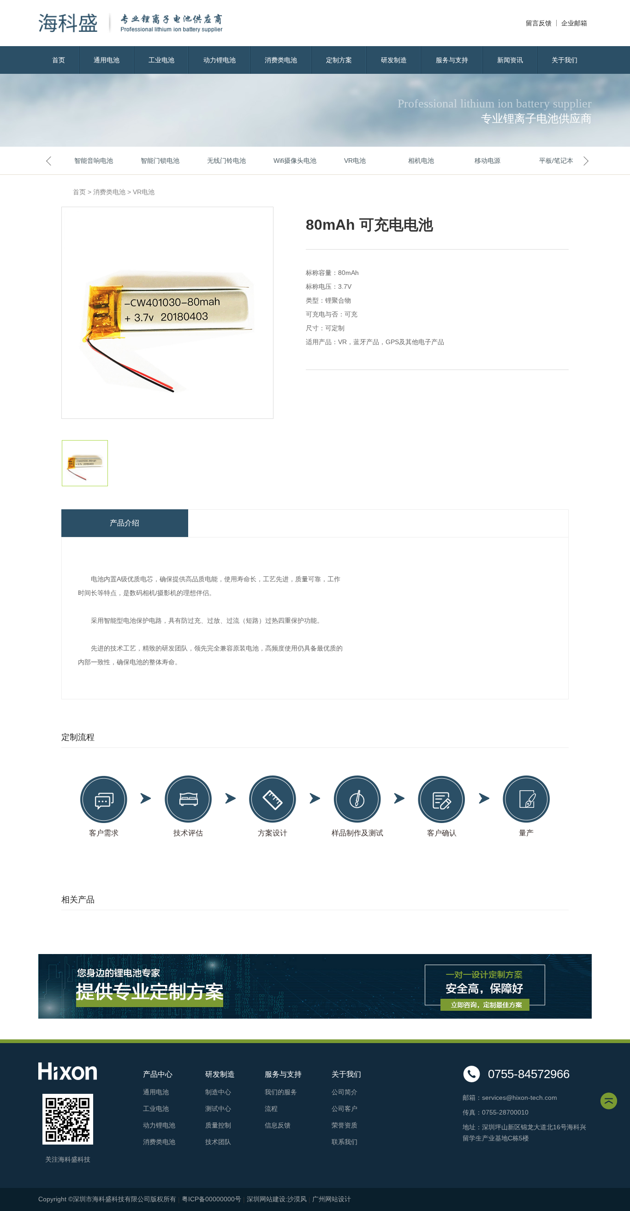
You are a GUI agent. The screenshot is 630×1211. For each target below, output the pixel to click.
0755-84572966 (529, 1074)
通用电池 (106, 60)
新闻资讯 (510, 60)
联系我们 (344, 1141)
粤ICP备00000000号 (211, 1199)
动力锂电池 (219, 60)
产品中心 (157, 1074)
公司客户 (344, 1108)
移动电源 (487, 160)
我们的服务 (281, 1092)
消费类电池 (281, 60)
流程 (271, 1108)
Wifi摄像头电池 (288, 160)
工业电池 (161, 60)
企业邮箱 (574, 23)
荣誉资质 (344, 1125)
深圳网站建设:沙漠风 (277, 1199)
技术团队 (218, 1141)
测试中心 (218, 1108)
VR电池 (355, 160)
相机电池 (421, 160)
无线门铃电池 (222, 160)
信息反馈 (278, 1125)
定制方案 (339, 60)
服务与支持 (452, 60)
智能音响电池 (89, 160)
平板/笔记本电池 (554, 160)
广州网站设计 (331, 1199)
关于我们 (564, 60)
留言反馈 (539, 23)
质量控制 (218, 1125)
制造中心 (218, 1092)
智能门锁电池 (155, 160)
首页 (58, 60)
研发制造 (394, 60)
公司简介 (344, 1092)
